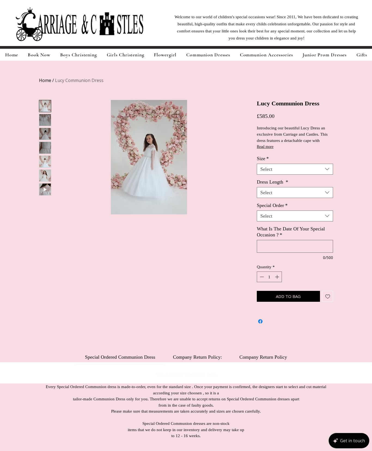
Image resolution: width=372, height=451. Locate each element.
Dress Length (272, 182)
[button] (125, 55)
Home (45, 80)
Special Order (272, 205)
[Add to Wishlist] (327, 296)
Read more (265, 147)
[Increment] (277, 277)
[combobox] (295, 169)
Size (263, 158)
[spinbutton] (269, 277)
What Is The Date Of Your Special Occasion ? (291, 231)
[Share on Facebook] (260, 321)
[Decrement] (261, 277)
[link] (120, 357)
